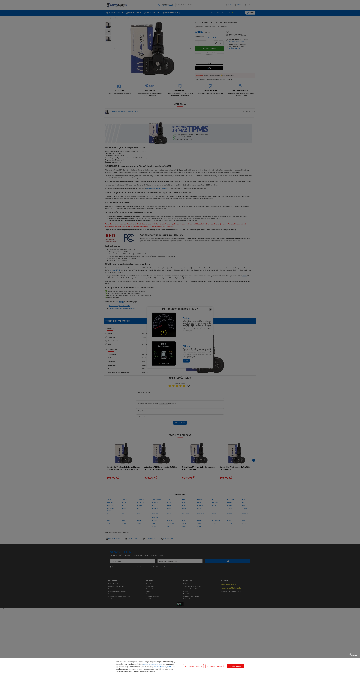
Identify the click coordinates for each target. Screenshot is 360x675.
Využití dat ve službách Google (162, 666)
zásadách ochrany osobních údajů (152, 664)
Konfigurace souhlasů (215, 666)
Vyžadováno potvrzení (193, 666)
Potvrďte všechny (235, 666)
